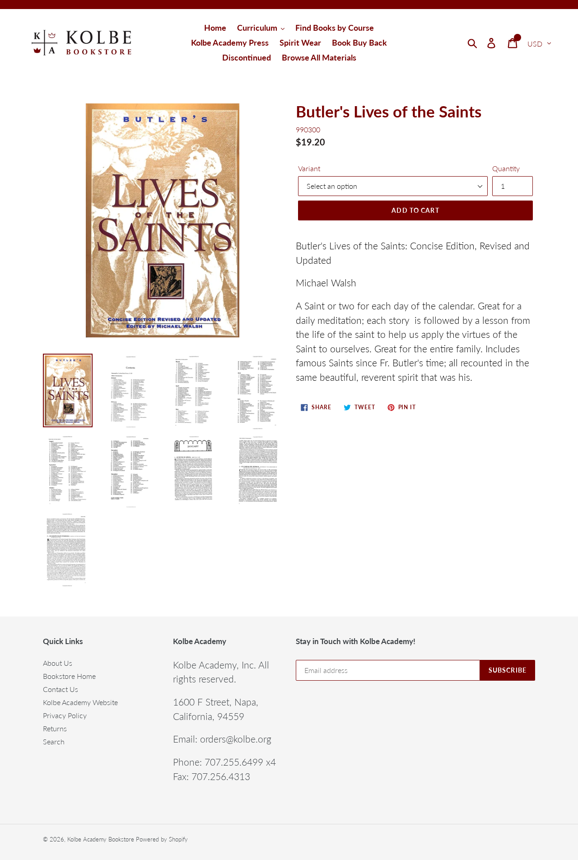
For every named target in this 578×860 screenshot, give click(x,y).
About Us (57, 663)
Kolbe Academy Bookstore (100, 839)
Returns (55, 728)
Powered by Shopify (162, 839)
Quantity (506, 168)
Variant (309, 168)
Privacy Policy (65, 715)
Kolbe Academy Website (80, 702)
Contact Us (60, 689)
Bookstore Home (69, 676)
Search (54, 741)
